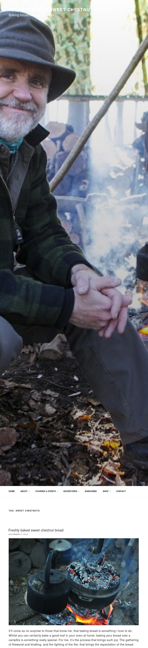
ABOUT (24, 491)
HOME (12, 491)
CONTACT (121, 491)
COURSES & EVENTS (45, 491)
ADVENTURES (70, 491)
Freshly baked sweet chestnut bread (35, 529)
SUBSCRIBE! (91, 491)
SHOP (105, 491)
